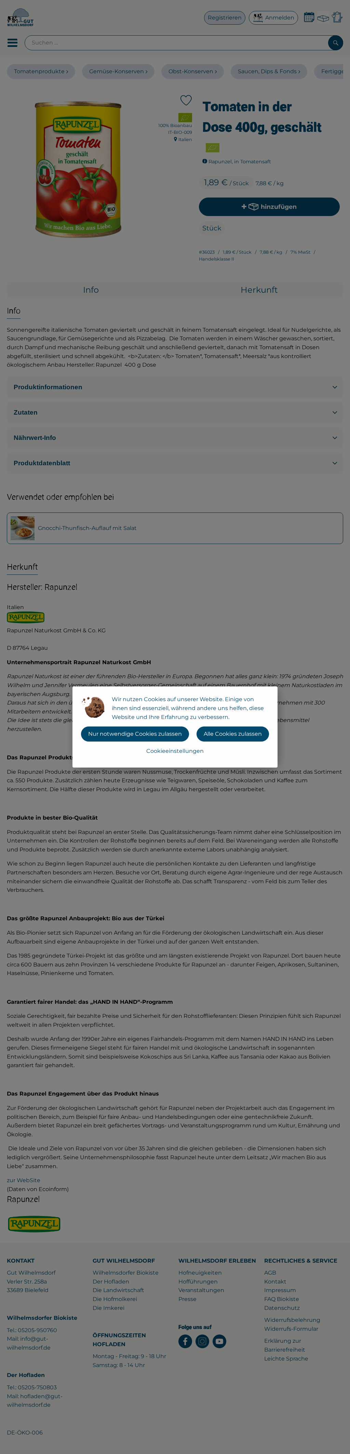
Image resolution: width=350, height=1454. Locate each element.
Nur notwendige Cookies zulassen (135, 734)
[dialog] (175, 727)
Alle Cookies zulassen (233, 734)
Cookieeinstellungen (175, 751)
